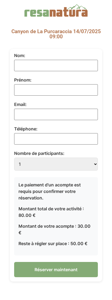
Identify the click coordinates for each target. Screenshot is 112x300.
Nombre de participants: (39, 153)
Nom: (19, 55)
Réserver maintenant (56, 269)
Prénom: (23, 80)
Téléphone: (26, 129)
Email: (20, 104)
